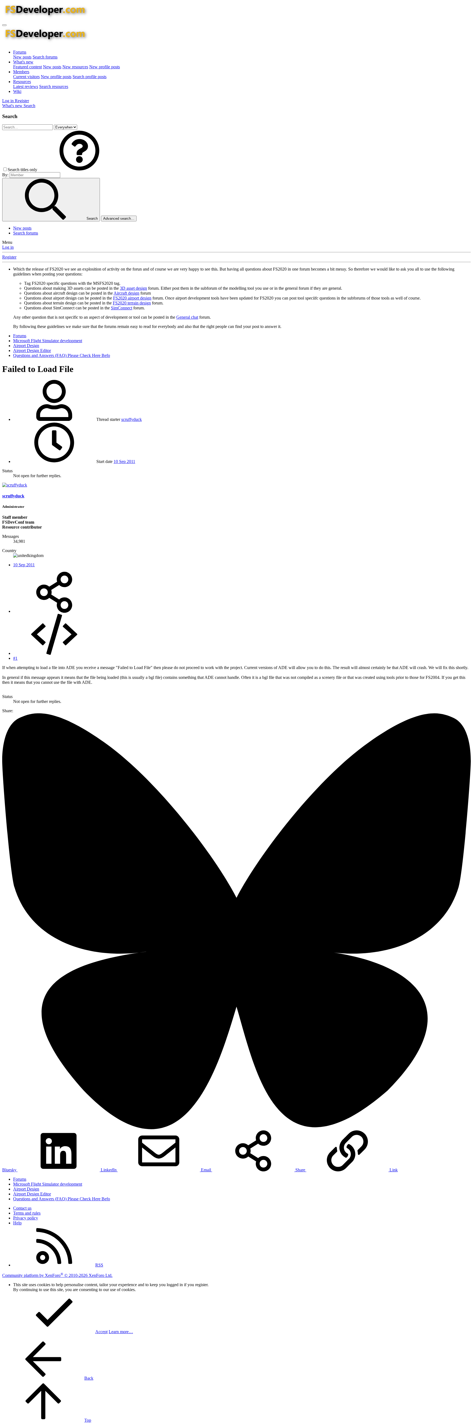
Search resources (53, 86)
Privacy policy (25, 1218)
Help (17, 1223)
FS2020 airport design (132, 298)
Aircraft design (126, 293)
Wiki (17, 91)
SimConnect (121, 308)
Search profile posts (89, 76)
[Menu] (4, 25)
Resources (22, 81)
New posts (22, 57)
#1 (15, 658)
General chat (187, 317)
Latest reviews (25, 86)
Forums (19, 52)
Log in (8, 247)
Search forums (45, 57)
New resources (75, 66)
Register (9, 257)
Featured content (27, 66)
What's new (23, 62)
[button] (79, 169)
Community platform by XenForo (57, 1275)
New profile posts (104, 66)
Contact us (22, 1208)
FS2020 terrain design (132, 303)
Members (21, 71)
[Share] (54, 611)
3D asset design (133, 288)
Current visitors (26, 76)
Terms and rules (27, 1213)
